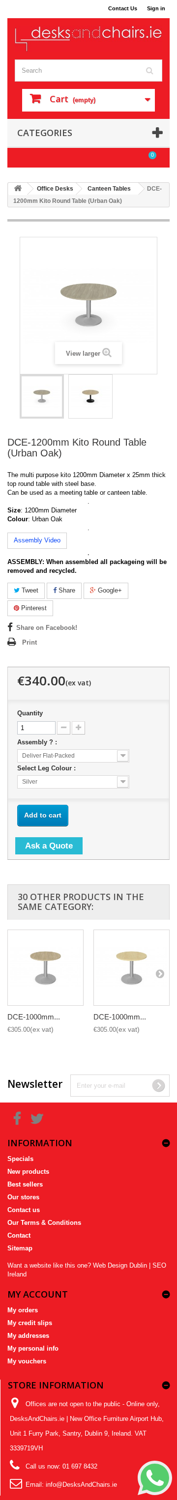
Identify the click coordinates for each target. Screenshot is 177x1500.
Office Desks (55, 188)
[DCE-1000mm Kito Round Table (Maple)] (131, 968)
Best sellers (25, 1184)
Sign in (156, 8)
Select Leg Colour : (47, 768)
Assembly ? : (38, 742)
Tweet (29, 590)
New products (28, 1171)
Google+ (109, 590)
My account (37, 1294)
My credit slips (29, 1323)
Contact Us (122, 8)
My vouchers (26, 1361)
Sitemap (19, 1248)
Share (66, 590)
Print (29, 642)
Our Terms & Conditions (44, 1222)
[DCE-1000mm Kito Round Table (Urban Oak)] (45, 968)
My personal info (33, 1348)
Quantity (30, 713)
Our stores (23, 1197)
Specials (20, 1158)
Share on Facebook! (46, 627)
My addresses (28, 1335)
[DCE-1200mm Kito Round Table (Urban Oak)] (41, 396)
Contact (18, 1235)
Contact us (23, 1210)
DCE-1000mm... (33, 1017)
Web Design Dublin (120, 1265)
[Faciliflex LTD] (88, 39)
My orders (22, 1310)
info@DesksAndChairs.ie (81, 1484)
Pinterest (33, 608)
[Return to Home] (17, 189)
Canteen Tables (109, 188)
